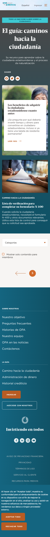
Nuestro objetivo (13, 317)
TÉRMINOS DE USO (25, 468)
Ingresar (11, 394)
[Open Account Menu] (45, 5)
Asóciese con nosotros (19, 405)
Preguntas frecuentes (16, 323)
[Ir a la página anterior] (20, 273)
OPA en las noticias (15, 342)
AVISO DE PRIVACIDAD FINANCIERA (25, 456)
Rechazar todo (14, 526)
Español (25, 5)
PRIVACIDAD (25, 462)
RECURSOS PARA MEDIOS (25, 481)
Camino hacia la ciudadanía (21, 370)
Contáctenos (11, 348)
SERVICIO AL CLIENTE (25, 475)
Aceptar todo (13, 517)
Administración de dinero (19, 377)
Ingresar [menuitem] (38, 5)
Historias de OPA (13, 329)
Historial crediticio (14, 383)
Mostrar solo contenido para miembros (19, 256)
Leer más (12, 141)
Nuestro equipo (12, 336)
